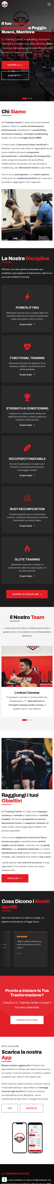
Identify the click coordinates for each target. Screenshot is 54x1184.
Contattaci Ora (27, 1020)
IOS (10, 1108)
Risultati (14, 878)
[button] (24, 98)
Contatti (14, 75)
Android (31, 1108)
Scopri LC (14, 65)
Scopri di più (26, 324)
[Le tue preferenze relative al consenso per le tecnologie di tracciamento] (4, 1179)
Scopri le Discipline (26, 594)
